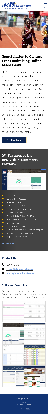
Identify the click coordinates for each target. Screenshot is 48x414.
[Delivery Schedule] (13, 311)
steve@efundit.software (19, 268)
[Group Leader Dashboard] (13, 333)
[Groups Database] (35, 333)
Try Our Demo (14, 139)
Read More (7, 243)
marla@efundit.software (20, 273)
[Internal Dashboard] (13, 355)
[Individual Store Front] (35, 376)
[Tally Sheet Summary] (13, 376)
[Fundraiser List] (35, 311)
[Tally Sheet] (35, 355)
